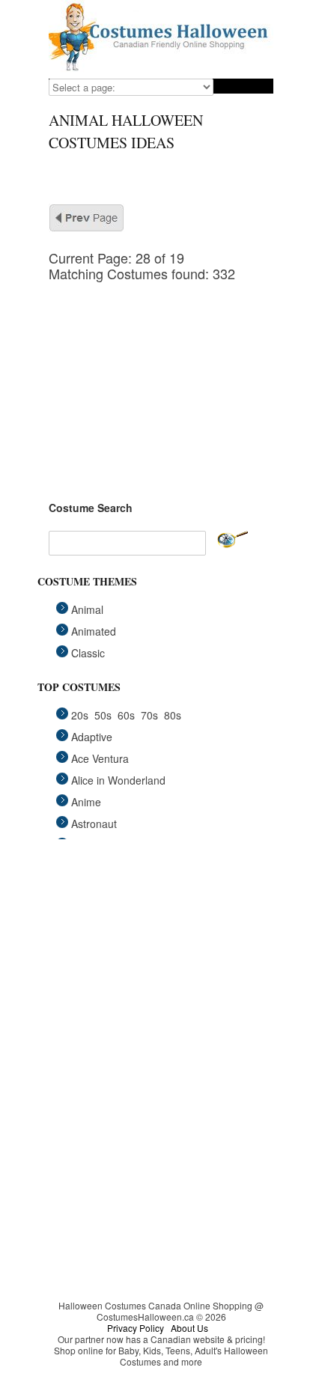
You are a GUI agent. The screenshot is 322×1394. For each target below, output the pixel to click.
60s (126, 714)
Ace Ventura (100, 758)
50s (103, 714)
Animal (87, 609)
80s (172, 714)
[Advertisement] (161, 375)
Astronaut (94, 823)
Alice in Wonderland (118, 780)
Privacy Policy (135, 1327)
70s (149, 714)
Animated (93, 631)
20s (79, 714)
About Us (189, 1327)
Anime (86, 801)
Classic (88, 652)
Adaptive (91, 736)
